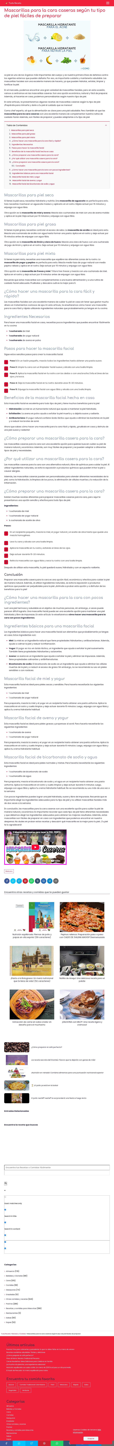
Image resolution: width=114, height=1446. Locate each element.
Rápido (75, 1385)
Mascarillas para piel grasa (23, 134)
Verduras (25, 1390)
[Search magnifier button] (5, 1183)
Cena (8, 1280)
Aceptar (91, 1438)
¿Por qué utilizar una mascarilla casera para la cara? (34, 158)
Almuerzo (10, 1271)
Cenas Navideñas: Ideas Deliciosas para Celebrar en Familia (29, 1361)
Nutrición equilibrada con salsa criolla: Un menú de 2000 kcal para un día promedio (38, 1367)
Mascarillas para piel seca (22, 130)
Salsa (86, 1385)
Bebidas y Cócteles (14, 1276)
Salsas (8, 1317)
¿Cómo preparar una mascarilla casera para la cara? (35, 155)
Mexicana (8, 871)
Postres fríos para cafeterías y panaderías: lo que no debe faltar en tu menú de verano (40, 1349)
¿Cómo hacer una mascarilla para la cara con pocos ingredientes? (41, 170)
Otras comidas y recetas (17, 1299)
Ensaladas (10, 1294)
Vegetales (12, 1390)
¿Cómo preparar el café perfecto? (20, 1355)
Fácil (52, 1385)
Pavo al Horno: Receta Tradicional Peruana (22, 1358)
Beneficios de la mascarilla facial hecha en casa (32, 151)
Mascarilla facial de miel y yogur (26, 177)
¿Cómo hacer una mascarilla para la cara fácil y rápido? (36, 141)
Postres (9, 1304)
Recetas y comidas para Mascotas (21, 1308)
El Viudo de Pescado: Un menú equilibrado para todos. (27, 1370)
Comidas (10, 1285)
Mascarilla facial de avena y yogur (27, 180)
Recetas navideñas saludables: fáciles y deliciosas (25, 1352)
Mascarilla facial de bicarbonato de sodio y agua (33, 184)
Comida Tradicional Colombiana (32, 1385)
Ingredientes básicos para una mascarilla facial (32, 173)
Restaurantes (12, 1313)
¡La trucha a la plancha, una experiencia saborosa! (25, 1364)
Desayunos (11, 1290)
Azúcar (11, 1385)
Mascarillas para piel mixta (23, 137)
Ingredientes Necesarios (22, 144)
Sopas (8, 1322)
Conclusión (20, 166)
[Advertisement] (57, 1145)
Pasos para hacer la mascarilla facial (28, 148)
